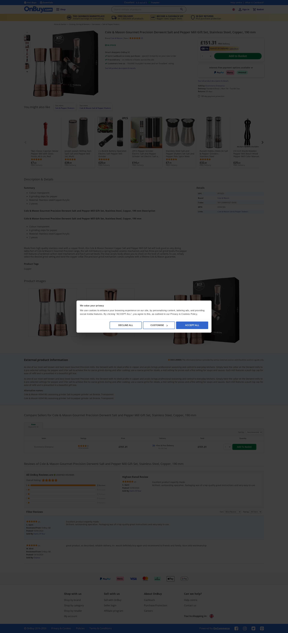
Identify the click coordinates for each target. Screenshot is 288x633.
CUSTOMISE (157, 325)
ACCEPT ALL (192, 325)
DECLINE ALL (125, 325)
